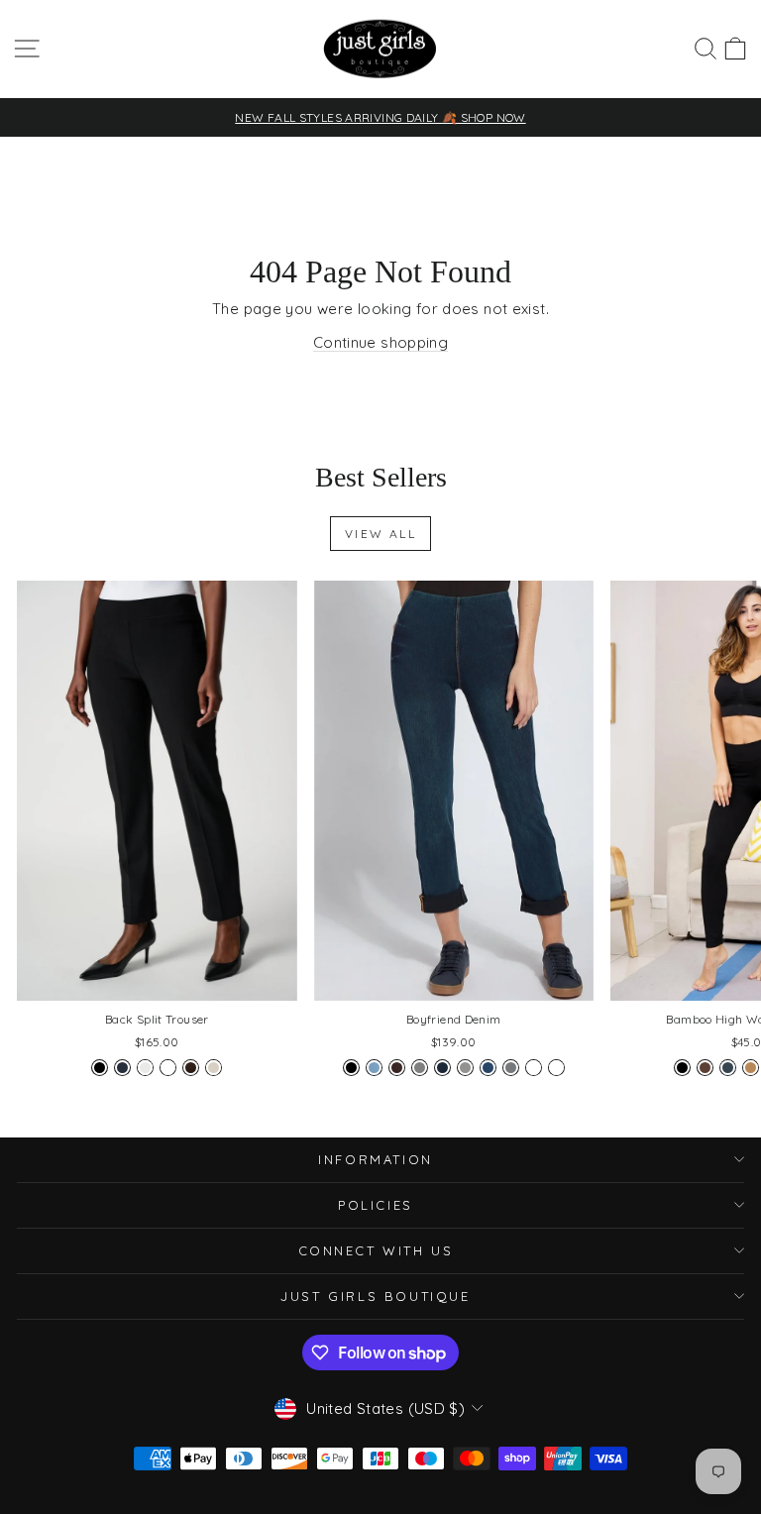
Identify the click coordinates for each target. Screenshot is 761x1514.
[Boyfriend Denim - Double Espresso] (396, 1067)
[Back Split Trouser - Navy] (122, 1067)
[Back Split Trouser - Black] (99, 1067)
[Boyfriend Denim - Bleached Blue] (374, 1067)
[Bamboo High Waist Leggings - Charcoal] (727, 1067)
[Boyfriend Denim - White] (533, 1067)
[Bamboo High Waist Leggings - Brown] (705, 1067)
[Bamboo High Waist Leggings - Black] (682, 1067)
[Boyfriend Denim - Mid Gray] (465, 1067)
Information (375, 1159)
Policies (375, 1205)
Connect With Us (376, 1250)
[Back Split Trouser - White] (168, 1067)
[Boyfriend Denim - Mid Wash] (488, 1067)
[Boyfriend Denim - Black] (351, 1067)
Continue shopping (380, 342)
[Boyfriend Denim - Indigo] (442, 1067)
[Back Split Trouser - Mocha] (190, 1067)
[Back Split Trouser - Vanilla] (145, 1067)
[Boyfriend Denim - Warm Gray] (510, 1067)
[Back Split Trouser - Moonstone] (213, 1067)
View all (380, 533)
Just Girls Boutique (375, 1296)
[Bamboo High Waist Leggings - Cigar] (750, 1067)
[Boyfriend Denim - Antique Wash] (556, 1067)
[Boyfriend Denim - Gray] (419, 1067)
